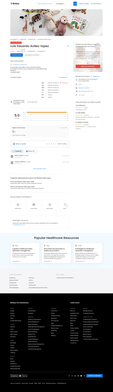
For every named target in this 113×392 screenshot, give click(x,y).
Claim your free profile (87, 66)
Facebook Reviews (32, 341)
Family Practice (13, 285)
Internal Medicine (14, 287)
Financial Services (55, 315)
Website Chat (31, 334)
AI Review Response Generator (91, 322)
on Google (26, 155)
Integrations (13, 363)
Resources (73, 320)
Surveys (12, 345)
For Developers (87, 331)
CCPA (43, 383)
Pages (11, 318)
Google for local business (34, 319)
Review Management (33, 322)
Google (82, 95)
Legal (52, 323)
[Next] (66, 206)
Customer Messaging (33, 329)
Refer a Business (87, 336)
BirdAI (11, 358)
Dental (53, 313)
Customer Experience (33, 346)
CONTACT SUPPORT (94, 376)
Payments (13, 336)
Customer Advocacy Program (90, 339)
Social (11, 329)
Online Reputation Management (36, 326)
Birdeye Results (74, 338)
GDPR (35, 383)
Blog (71, 323)
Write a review (84, 4)
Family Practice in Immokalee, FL (65, 278)
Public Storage (54, 328)
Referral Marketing (32, 331)
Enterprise (30, 313)
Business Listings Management (36, 344)
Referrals (12, 315)
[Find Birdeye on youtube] (81, 375)
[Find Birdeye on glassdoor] (84, 375)
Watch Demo (73, 315)
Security (31, 383)
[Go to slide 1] (87, 63)
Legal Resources (74, 340)
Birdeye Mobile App (15, 368)
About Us (72, 310)
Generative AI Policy (51, 383)
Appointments (14, 331)
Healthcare (23, 39)
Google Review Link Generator (90, 324)
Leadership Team (74, 313)
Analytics (12, 361)
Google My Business (33, 339)
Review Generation (33, 324)
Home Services (55, 320)
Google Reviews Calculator (90, 319)
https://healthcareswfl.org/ (86, 91)
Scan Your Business (88, 326)
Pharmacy (31, 278)
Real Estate (54, 330)
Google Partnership (15, 366)
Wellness (53, 335)
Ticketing (12, 352)
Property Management (57, 325)
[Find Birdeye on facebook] (69, 375)
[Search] (75, 4)
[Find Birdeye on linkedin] (75, 375)
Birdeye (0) (31, 151)
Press (71, 325)
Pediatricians (31, 39)
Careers (72, 330)
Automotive (54, 310)
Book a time (73, 318)
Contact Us (73, 343)
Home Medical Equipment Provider (38, 287)
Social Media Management (35, 349)
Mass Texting (13, 334)
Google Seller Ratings (15, 320)
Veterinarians (32, 285)
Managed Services (87, 310)
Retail (52, 333)
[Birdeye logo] (15, 4)
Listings (12, 310)
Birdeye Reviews (74, 335)
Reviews (12, 313)
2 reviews (22, 49)
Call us (80, 84)
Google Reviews (32, 336)
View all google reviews (39, 169)
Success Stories (74, 333)
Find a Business (87, 329)
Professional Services (88, 313)
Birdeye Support (87, 334)
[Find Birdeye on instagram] (78, 375)
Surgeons (31, 282)
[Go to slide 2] (88, 63)
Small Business (32, 310)
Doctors (31, 280)
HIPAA (39, 383)
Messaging (13, 342)
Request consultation (33, 55)
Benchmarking (14, 350)
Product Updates (74, 328)
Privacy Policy (25, 383)
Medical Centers (13, 280)
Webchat (12, 326)
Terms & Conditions (15, 383)
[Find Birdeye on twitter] (72, 375)
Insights (12, 347)
